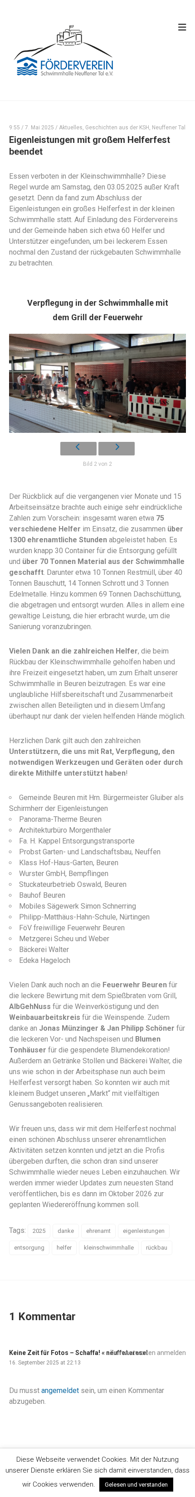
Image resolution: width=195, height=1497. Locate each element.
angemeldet (60, 1390)
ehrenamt (98, 1230)
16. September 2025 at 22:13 (45, 1363)
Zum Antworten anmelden (148, 1352)
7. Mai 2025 (39, 127)
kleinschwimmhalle (109, 1247)
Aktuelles (71, 127)
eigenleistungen (144, 1230)
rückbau (156, 1247)
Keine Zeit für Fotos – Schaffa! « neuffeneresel (78, 1352)
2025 (39, 1230)
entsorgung (29, 1247)
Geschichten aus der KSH (117, 127)
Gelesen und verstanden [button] (136, 1484)
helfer (64, 1247)
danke (66, 1230)
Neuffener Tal (168, 127)
